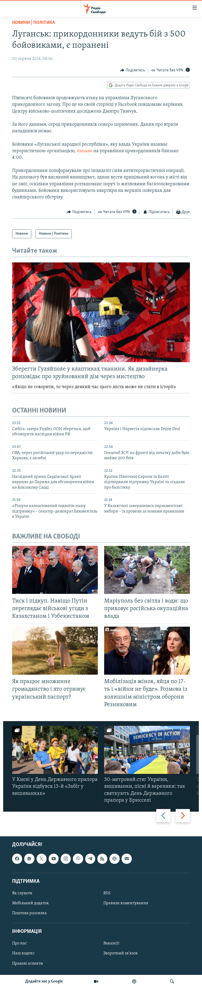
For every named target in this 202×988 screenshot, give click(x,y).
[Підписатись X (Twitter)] (42, 859)
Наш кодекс (23, 954)
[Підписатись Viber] (78, 859)
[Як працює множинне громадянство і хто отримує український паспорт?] (55, 651)
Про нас (19, 943)
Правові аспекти (27, 963)
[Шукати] (172, 981)
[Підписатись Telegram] (90, 859)
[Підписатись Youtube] (54, 859)
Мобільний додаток (30, 903)
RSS (106, 893)
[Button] (132, 70)
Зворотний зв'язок (120, 954)
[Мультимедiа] (96, 981)
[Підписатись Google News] (29, 859)
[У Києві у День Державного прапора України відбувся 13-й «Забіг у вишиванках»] (55, 750)
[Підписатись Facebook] (17, 859)
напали (85, 151)
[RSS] (102, 859)
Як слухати (22, 893)
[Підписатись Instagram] (66, 859)
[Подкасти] (134, 981)
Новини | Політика (33, 22)
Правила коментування (125, 903)
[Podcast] (114, 859)
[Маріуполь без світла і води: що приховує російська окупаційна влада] (147, 570)
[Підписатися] (127, 859)
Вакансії (111, 943)
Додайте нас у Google (44, 981)
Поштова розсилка (29, 913)
